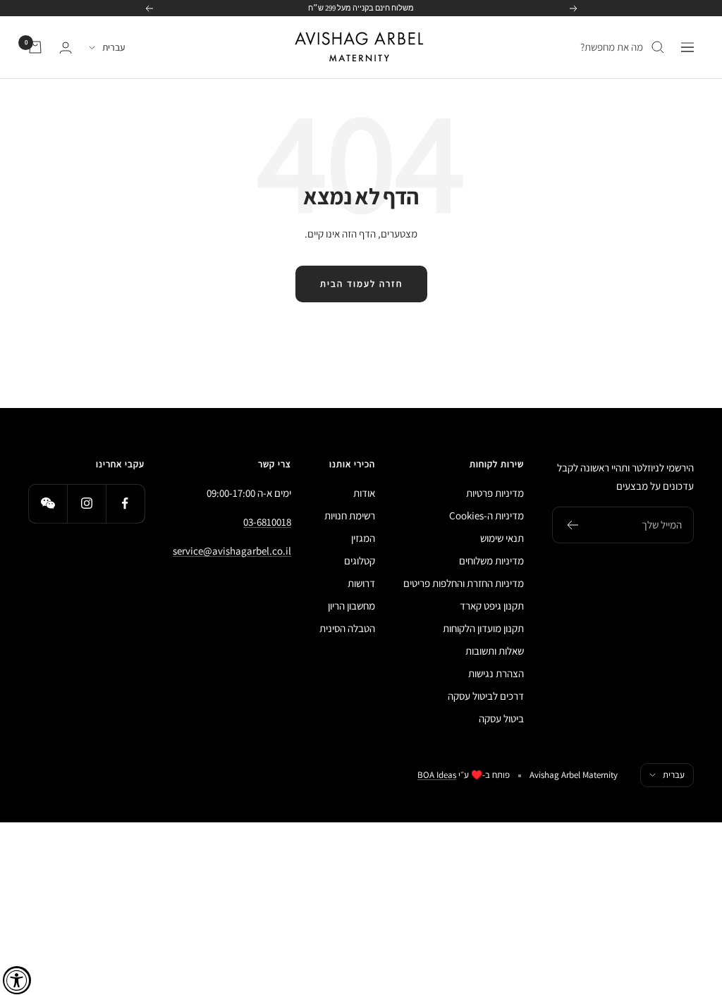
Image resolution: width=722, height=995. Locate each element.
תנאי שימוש (502, 538)
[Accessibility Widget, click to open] (17, 980)
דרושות (361, 583)
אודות (364, 493)
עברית (113, 47)
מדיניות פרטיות (495, 493)
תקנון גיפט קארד (492, 605)
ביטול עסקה (501, 718)
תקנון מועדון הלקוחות (483, 628)
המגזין (363, 538)
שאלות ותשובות (494, 650)
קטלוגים (359, 560)
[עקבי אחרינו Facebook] (125, 503)
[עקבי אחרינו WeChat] (47, 503)
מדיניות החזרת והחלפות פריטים (463, 583)
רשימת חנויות (349, 515)
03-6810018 (267, 522)
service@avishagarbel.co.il (232, 550)
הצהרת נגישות (496, 673)
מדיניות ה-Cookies (486, 515)
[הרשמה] (572, 525)
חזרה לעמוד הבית (361, 284)
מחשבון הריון (351, 605)
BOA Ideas (436, 775)
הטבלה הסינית (347, 628)
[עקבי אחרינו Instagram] (86, 503)
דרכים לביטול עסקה (486, 696)
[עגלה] (35, 47)
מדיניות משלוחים (491, 560)
